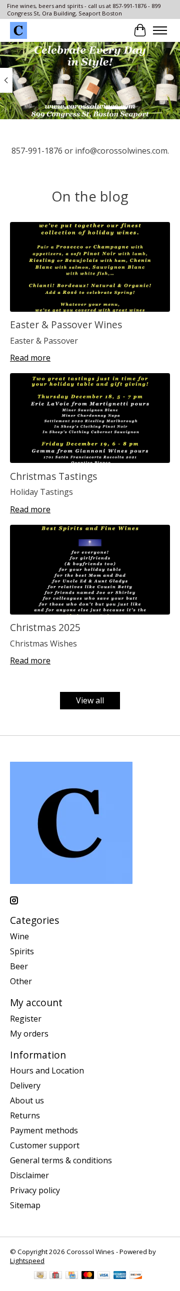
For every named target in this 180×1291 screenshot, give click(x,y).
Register (26, 1018)
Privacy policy (35, 1190)
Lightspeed (27, 1260)
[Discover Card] (136, 1276)
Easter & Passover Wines (66, 324)
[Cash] (40, 1276)
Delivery (25, 1085)
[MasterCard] (88, 1276)
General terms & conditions (61, 1160)
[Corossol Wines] (18, 30)
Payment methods (44, 1130)
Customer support (45, 1145)
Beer (19, 966)
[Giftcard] (56, 1276)
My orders (29, 1033)
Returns (25, 1115)
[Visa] (104, 1276)
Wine (19, 936)
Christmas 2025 (45, 627)
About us (27, 1100)
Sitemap (25, 1205)
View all (90, 700)
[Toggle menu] (160, 30)
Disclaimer (29, 1175)
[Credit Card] (72, 1276)
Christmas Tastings (53, 476)
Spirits (22, 951)
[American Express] (120, 1276)
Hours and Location (47, 1070)
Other (21, 981)
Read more (30, 357)
